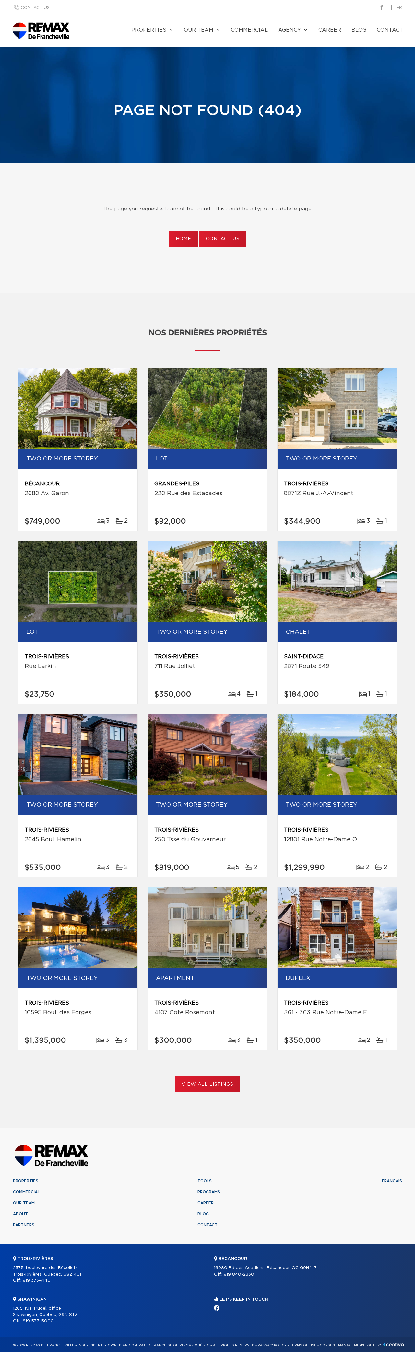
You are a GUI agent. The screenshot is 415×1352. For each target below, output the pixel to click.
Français (392, 1181)
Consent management (342, 1345)
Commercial (249, 30)
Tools (204, 1181)
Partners (23, 1225)
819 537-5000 (38, 1321)
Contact (390, 30)
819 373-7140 (37, 1280)
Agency (289, 30)
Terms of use (303, 1345)
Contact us (35, 8)
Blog (358, 30)
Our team (198, 30)
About (20, 1214)
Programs (208, 1192)
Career (329, 30)
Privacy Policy (272, 1345)
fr (399, 8)
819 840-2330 (239, 1274)
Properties (148, 30)
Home (183, 239)
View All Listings (207, 1084)
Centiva (393, 1344)
